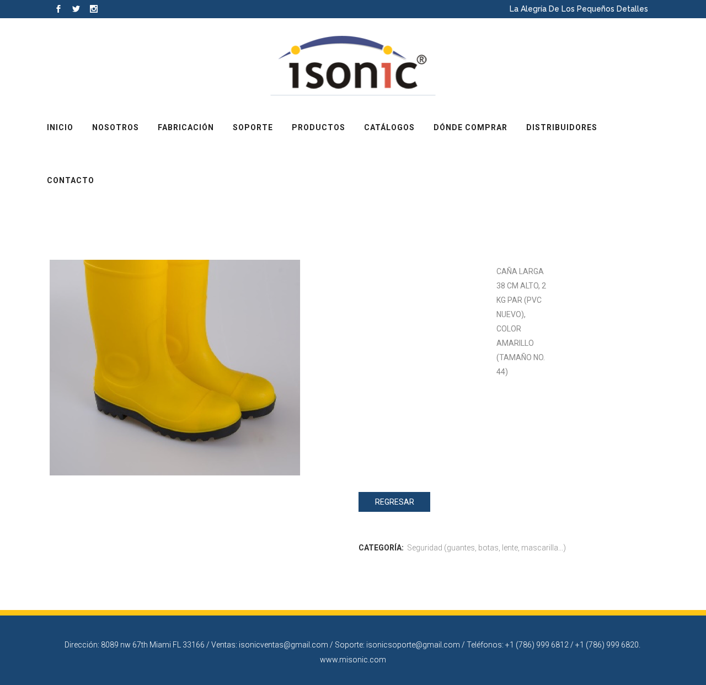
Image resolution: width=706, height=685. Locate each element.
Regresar (394, 501)
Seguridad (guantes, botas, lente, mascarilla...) (486, 547)
